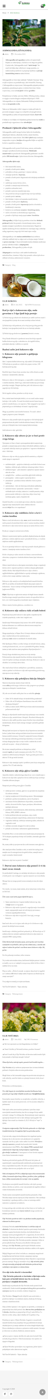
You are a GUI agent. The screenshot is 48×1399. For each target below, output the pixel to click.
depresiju (22, 175)
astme (29, 215)
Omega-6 (16, 1296)
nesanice (24, 210)
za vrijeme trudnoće (24, 1211)
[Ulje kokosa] (24, 285)
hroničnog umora (34, 210)
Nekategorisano (17, 994)
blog (13, 265)
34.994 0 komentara (33, 305)
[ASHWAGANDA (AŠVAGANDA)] (24, 32)
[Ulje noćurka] (24, 1017)
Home (4, 13)
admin (6, 54)
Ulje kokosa (9, 301)
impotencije (25, 204)
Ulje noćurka (10, 1036)
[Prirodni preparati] (24, 3)
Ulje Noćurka (6, 1067)
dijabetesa (24, 202)
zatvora (18, 196)
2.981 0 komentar (32, 1039)
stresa (22, 169)
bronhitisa (35, 215)
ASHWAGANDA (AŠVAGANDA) (16, 50)
